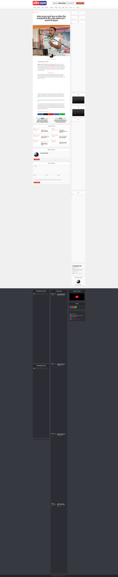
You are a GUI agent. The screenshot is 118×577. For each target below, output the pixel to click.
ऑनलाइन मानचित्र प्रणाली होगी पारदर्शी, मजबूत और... (61, 294)
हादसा (67, 7)
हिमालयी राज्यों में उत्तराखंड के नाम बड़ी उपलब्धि (61, 434)
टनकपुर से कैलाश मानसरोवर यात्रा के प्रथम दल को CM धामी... (63, 131)
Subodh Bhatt (53, 59)
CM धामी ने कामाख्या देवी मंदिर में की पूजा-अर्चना (63, 143)
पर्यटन (67, 135)
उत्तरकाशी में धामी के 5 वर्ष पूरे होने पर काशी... (45, 137)
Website (58, 175)
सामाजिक (46, 7)
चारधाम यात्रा (45, 141)
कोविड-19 (51, 7)
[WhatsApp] (75, 307)
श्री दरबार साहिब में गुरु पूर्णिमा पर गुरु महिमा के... (45, 131)
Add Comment (59, 435)
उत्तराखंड (34, 7)
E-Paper (70, 7)
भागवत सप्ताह (52, 64)
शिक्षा (59, 7)
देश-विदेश (55, 7)
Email (46, 175)
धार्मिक (51, 15)
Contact (78, 7)
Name (35, 175)
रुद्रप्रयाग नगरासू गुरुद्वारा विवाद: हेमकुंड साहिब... (63, 137)
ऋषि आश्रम (45, 64)
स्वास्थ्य (42, 7)
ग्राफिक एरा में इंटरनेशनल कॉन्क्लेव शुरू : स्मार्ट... (61, 364)
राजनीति (63, 7)
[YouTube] (73, 307)
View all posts (37, 159)
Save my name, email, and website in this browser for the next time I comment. (48, 179)
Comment (35, 166)
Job (73, 7)
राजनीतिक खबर (47, 135)
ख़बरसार (38, 7)
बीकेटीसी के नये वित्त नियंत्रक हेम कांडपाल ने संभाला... (44, 144)
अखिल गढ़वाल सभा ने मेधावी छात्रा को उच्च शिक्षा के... (61, 504)
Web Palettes (64, 575)
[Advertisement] (51, 86)
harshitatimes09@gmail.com (78, 273)
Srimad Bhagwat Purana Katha (43, 111)
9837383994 (76, 271)
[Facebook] (71, 307)
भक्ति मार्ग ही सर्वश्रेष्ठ (52, 65)
